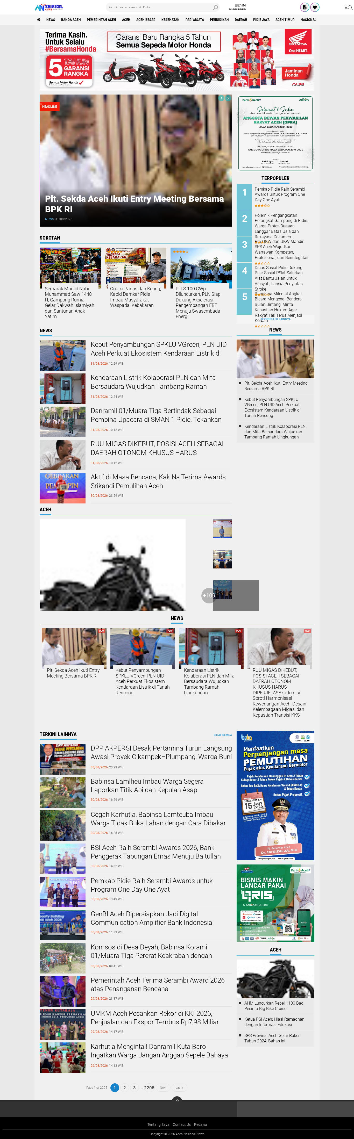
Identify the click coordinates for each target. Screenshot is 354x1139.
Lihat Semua (223, 735)
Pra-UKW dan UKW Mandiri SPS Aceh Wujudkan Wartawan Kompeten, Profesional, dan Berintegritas (281, 249)
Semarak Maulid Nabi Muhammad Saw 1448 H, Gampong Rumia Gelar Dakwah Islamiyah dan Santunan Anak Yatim (69, 302)
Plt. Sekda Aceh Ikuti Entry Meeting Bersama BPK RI (276, 386)
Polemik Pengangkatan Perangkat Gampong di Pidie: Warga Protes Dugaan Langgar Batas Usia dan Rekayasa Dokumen (281, 226)
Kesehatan (170, 20)
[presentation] (221, 98)
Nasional (308, 20)
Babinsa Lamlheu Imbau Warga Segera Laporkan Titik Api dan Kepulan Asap (147, 785)
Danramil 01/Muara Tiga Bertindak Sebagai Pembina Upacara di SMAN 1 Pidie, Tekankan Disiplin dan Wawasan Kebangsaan (156, 419)
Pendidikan (219, 20)
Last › (179, 1088)
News (50, 20)
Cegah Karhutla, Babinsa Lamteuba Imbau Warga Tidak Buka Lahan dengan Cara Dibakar (158, 819)
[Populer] (315, 7)
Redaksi (200, 1124)
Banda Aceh (71, 20)
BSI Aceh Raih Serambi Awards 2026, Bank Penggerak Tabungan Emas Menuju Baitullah (156, 852)
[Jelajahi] (348, 7)
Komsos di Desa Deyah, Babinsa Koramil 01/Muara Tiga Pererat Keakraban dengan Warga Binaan (151, 956)
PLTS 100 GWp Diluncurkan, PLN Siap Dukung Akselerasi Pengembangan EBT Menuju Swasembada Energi (198, 302)
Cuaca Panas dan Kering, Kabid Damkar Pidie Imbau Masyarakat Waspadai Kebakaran (135, 297)
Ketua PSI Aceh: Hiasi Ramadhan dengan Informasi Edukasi (274, 1022)
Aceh (126, 20)
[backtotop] (177, 1101)
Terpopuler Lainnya (275, 319)
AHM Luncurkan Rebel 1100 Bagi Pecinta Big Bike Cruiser (274, 1006)
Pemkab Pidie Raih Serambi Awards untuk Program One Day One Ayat (280, 195)
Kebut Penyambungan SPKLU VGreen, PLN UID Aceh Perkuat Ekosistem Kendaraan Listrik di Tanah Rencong (159, 353)
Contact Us (182, 1124)
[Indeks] (305, 7)
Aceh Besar (145, 20)
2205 (149, 1087)
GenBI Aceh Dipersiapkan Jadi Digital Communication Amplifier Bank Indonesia (151, 918)
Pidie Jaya (261, 20)
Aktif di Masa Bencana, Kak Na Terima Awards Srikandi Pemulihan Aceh (158, 481)
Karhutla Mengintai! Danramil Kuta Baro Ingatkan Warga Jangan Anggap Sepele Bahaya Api (159, 1055)
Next (163, 1088)
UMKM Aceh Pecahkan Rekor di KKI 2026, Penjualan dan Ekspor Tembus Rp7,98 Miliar (155, 1018)
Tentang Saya (158, 1124)
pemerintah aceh (101, 20)
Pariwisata (195, 20)
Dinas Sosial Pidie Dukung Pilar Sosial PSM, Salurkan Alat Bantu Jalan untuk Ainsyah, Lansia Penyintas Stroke (279, 278)
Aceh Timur (285, 20)
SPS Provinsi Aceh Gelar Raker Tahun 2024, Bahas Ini (272, 1038)
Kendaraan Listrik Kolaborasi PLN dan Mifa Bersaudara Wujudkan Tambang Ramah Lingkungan (153, 386)
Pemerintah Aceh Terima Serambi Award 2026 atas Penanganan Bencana (158, 984)
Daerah (241, 20)
